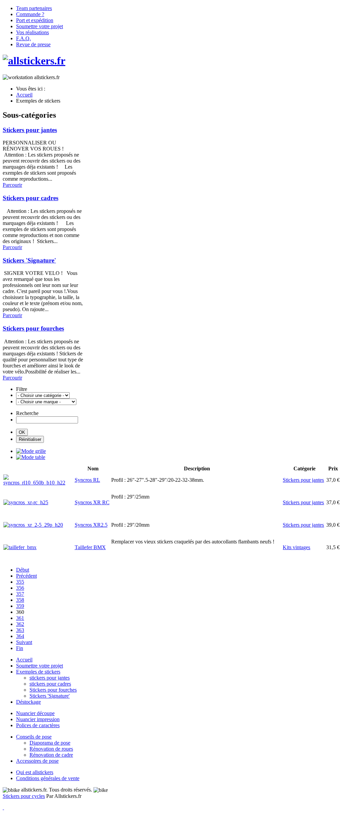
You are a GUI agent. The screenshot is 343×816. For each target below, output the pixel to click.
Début (22, 570)
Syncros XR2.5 (91, 525)
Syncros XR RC (92, 502)
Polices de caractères (38, 725)
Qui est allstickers (34, 772)
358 (20, 600)
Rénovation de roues (51, 749)
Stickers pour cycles (24, 796)
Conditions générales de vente (47, 778)
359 (20, 606)
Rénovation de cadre (51, 755)
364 (20, 636)
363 (20, 630)
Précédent (26, 576)
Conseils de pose (34, 737)
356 (20, 588)
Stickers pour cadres (30, 197)
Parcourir (12, 185)
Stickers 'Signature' (29, 260)
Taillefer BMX (90, 547)
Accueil (24, 659)
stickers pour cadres (50, 684)
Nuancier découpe (35, 713)
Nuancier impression (38, 719)
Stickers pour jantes (30, 129)
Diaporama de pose (49, 743)
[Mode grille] (31, 451)
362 (20, 624)
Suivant (24, 642)
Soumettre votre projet (39, 665)
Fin (19, 648)
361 (20, 618)
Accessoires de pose (37, 761)
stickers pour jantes (49, 678)
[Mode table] (30, 457)
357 (20, 594)
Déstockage (28, 702)
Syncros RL (87, 480)
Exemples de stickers (38, 672)
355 (20, 582)
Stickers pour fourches (33, 328)
